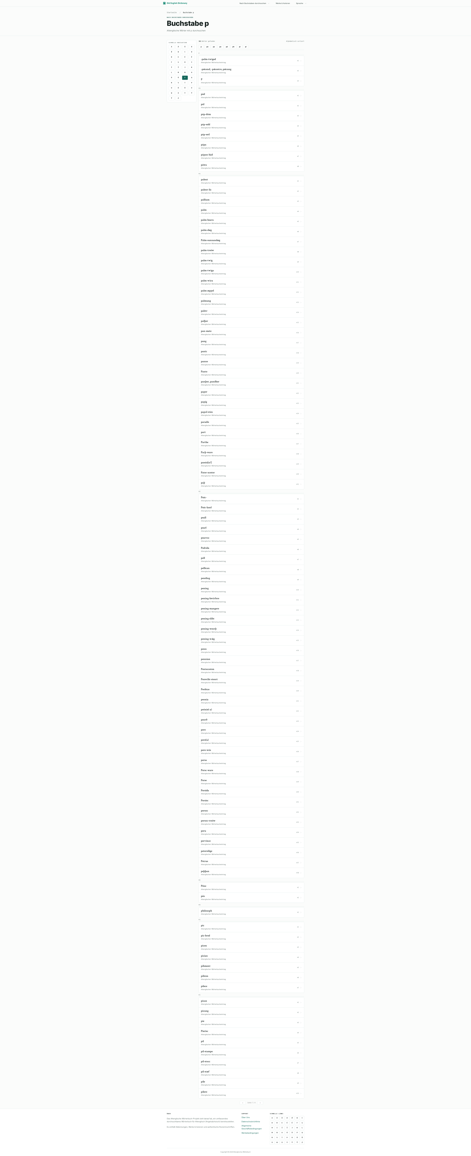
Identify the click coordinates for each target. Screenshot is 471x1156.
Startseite (172, 12)
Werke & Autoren (283, 3)
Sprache (299, 3)
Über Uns (246, 1117)
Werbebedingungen (250, 1133)
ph (233, 47)
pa (214, 47)
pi (239, 47)
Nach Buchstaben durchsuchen (253, 3)
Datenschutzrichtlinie (251, 1121)
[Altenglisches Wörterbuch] (175, 3)
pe (220, 47)
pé (227, 47)
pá (207, 47)
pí (245, 47)
